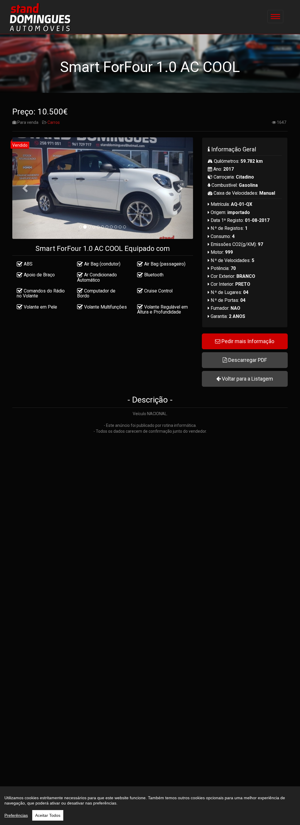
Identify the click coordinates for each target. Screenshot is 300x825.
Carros (53, 122)
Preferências (16, 815)
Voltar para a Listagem (247, 379)
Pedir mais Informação (247, 341)
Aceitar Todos (47, 815)
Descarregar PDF (247, 360)
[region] (150, 805)
